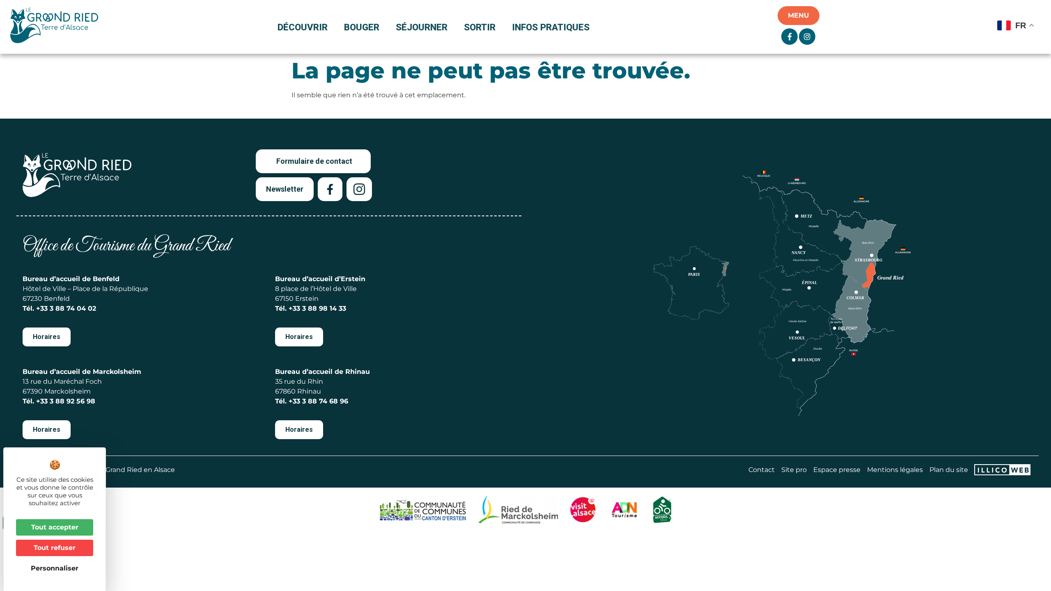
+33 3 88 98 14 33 (317, 308)
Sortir (480, 27)
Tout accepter (54, 527)
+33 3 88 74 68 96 (318, 401)
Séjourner (421, 27)
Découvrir (303, 27)
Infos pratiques (551, 27)
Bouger (361, 27)
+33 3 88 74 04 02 (66, 308)
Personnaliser (54, 568)
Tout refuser (55, 548)
